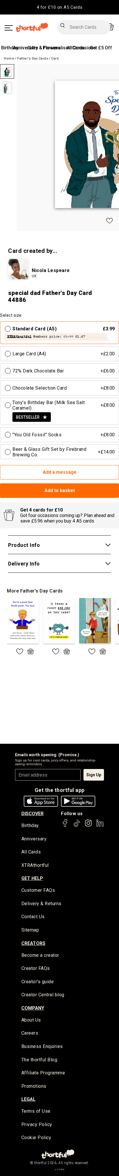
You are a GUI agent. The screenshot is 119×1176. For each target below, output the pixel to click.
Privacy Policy (36, 1124)
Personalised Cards (64, 48)
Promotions (34, 1086)
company (32, 1008)
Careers (29, 1033)
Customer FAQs (38, 890)
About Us (31, 1020)
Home (9, 58)
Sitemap (30, 930)
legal (28, 1099)
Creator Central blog (42, 994)
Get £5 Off (101, 48)
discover (32, 813)
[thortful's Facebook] (65, 826)
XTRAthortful (35, 865)
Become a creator (40, 955)
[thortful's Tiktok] (76, 826)
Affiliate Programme (43, 1073)
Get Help (32, 878)
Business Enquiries (42, 1046)
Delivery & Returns (41, 903)
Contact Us (33, 916)
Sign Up (93, 774)
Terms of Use (36, 1111)
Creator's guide (37, 981)
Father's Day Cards (32, 58)
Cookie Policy (36, 1137)
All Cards (31, 852)
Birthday (9, 48)
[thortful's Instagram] (88, 826)
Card (55, 58)
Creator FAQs (35, 968)
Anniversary (25, 48)
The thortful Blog (39, 1059)
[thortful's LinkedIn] (100, 826)
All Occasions (81, 48)
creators (33, 943)
